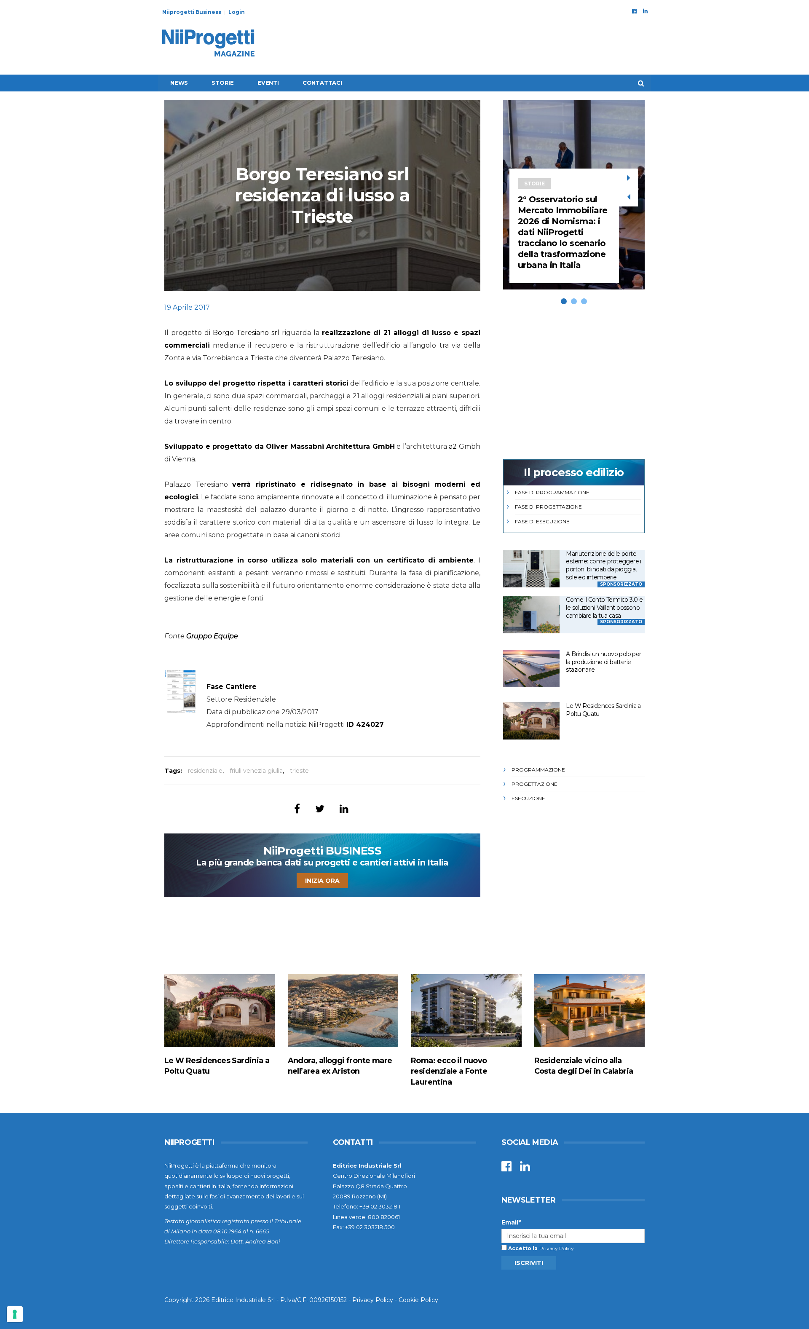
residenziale (205, 770)
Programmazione (538, 769)
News (179, 82)
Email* (511, 1222)
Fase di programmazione (552, 492)
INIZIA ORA (322, 880)
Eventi (268, 82)
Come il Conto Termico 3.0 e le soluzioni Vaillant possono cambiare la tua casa (604, 607)
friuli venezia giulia (256, 770)
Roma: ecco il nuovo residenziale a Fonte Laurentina (449, 1071)
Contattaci (322, 82)
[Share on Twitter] (320, 808)
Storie (223, 82)
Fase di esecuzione (542, 521)
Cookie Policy (418, 1300)
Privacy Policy (556, 1248)
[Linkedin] (645, 11)
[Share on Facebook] (297, 808)
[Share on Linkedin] (344, 808)
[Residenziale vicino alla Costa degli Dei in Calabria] (589, 1010)
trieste (299, 770)
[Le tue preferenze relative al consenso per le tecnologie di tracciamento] (15, 1314)
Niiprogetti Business (191, 12)
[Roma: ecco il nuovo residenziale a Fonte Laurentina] (466, 1010)
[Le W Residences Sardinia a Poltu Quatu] (531, 721)
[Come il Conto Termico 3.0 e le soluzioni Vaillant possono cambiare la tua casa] (531, 614)
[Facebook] (634, 11)
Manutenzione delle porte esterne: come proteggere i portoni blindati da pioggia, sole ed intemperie (603, 565)
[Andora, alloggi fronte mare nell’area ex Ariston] (343, 1010)
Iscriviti (528, 1263)
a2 (453, 446)
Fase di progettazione (548, 507)
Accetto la (522, 1248)
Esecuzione (528, 798)
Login (236, 12)
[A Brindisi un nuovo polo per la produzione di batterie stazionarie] (531, 669)
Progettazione (534, 784)
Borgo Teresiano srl (246, 333)
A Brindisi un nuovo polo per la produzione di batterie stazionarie (603, 661)
